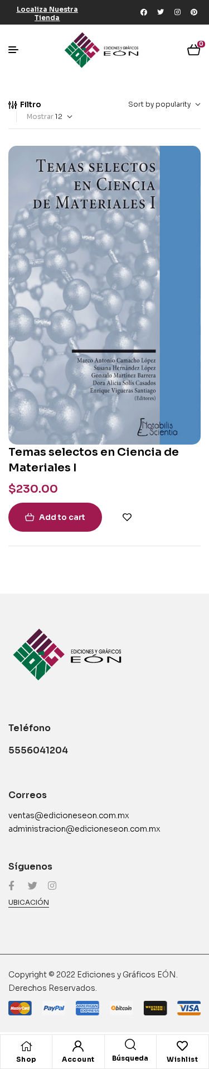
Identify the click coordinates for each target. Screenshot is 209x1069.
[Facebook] (143, 12)
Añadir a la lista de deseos (127, 517)
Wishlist (182, 1059)
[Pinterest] (194, 12)
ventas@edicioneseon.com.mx (68, 815)
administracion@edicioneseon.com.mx (84, 829)
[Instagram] (177, 12)
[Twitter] (160, 12)
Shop (26, 1059)
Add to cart (62, 517)
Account (78, 1059)
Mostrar (40, 116)
